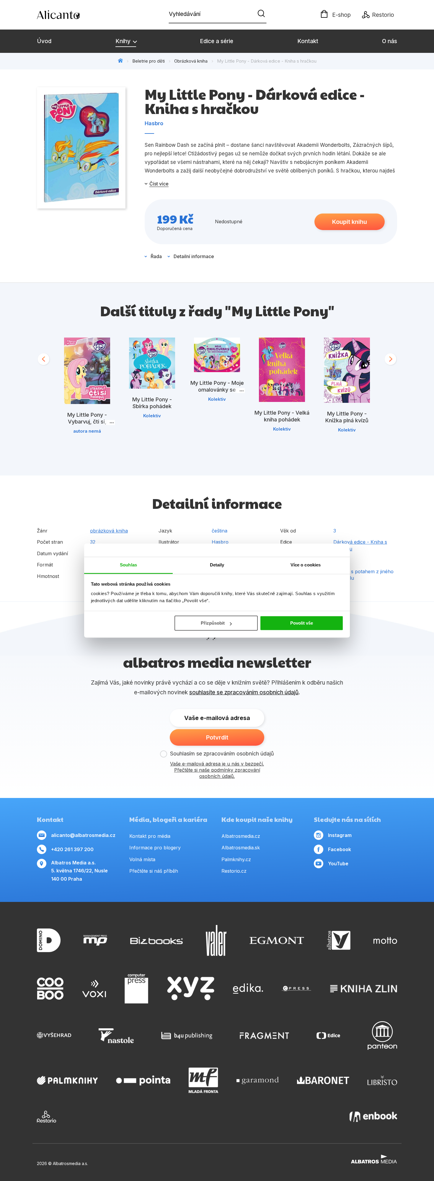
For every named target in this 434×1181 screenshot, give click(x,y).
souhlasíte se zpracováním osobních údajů (243, 692)
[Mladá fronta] (203, 1080)
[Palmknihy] (67, 1080)
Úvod (44, 41)
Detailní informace (194, 256)
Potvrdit (217, 737)
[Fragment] (264, 1035)
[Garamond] (258, 1080)
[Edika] (248, 989)
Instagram (340, 835)
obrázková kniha (109, 531)
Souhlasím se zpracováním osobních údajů (222, 753)
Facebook (339, 849)
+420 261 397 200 (72, 849)
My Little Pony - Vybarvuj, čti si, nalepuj (87, 421)
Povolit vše (301, 622)
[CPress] (296, 989)
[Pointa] (143, 1080)
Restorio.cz (234, 871)
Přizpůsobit (213, 622)
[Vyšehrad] (54, 1035)
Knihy (123, 41)
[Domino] (48, 940)
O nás (389, 41)
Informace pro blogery (155, 848)
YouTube (338, 863)
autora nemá (87, 431)
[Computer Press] (136, 989)
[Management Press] (95, 940)
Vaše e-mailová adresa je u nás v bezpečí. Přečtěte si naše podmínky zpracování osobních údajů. (217, 770)
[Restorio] (46, 1116)
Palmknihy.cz (236, 859)
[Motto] (385, 940)
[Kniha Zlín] (363, 989)
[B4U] (186, 1035)
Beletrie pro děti (148, 61)
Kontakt (307, 41)
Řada (156, 256)
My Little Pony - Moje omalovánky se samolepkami (217, 390)
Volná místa (142, 859)
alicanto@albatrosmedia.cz (83, 835)
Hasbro (154, 123)
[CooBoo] (50, 989)
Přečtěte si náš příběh (153, 871)
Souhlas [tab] (128, 564)
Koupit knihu (349, 221)
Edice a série (216, 41)
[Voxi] (94, 989)
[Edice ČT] (328, 1035)
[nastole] (116, 1035)
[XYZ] (190, 989)
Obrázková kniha (191, 61)
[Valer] (216, 940)
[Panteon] (382, 1035)
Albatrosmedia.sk (240, 848)
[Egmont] (277, 940)
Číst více (159, 184)
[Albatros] (338, 940)
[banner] (71, 14)
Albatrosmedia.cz (240, 836)
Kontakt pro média (149, 836)
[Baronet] (323, 1080)
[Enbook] (373, 1116)
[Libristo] (382, 1080)
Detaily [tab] (217, 564)
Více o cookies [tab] (306, 564)
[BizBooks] (156, 940)
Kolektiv (152, 415)
